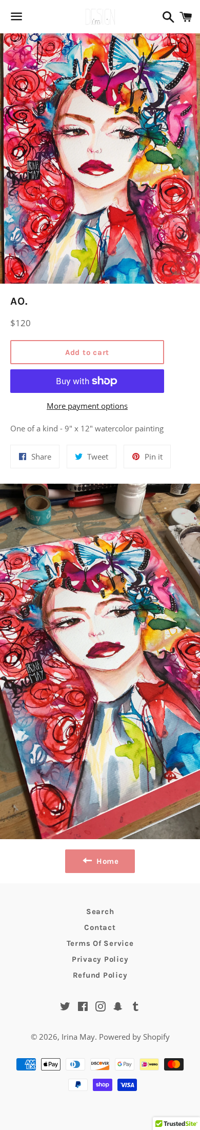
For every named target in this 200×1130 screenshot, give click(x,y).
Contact (99, 927)
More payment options (87, 406)
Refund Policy (100, 975)
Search (100, 911)
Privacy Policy (100, 959)
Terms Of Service (100, 943)
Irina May (78, 1037)
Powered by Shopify (134, 1037)
